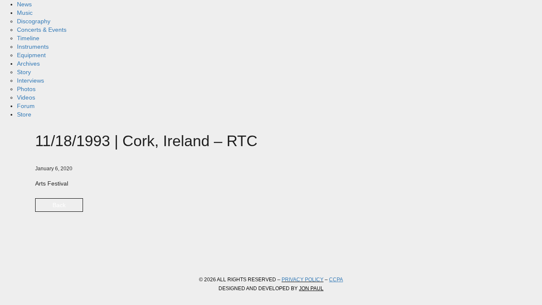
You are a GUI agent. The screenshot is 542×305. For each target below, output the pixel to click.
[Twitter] (67, 252)
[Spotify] (136, 252)
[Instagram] (90, 252)
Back (59, 205)
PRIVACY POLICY (303, 280)
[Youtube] (113, 252)
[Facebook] (44, 252)
